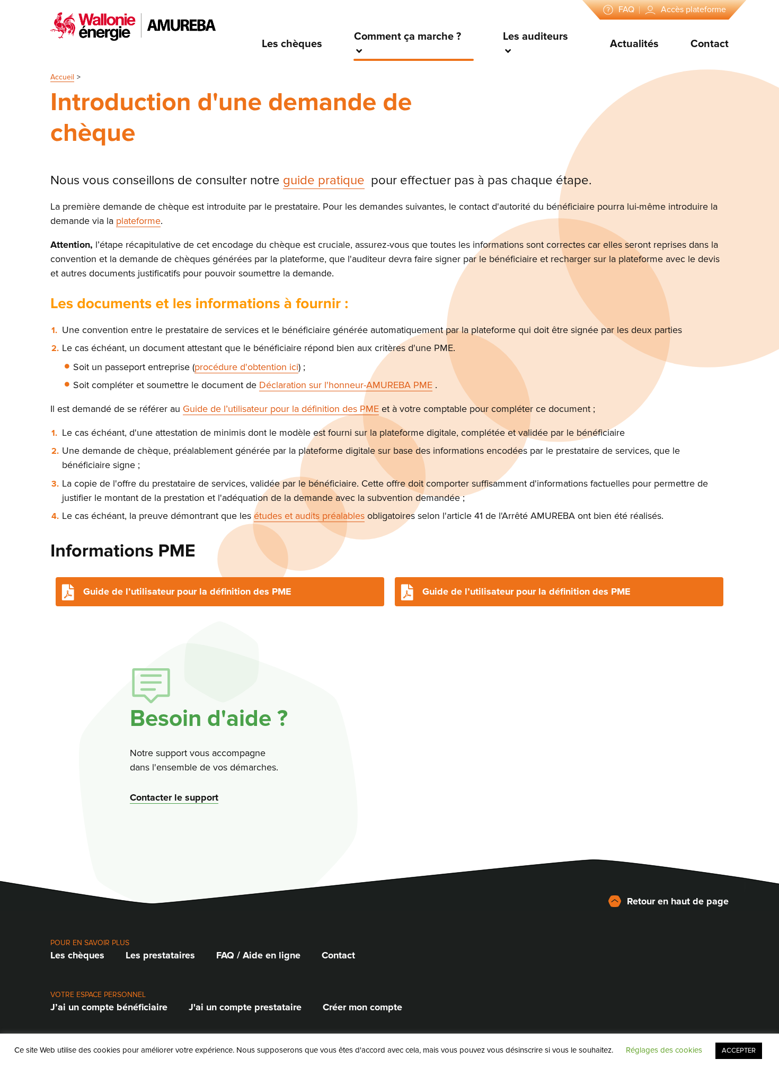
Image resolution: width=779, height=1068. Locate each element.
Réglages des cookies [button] (664, 1050)
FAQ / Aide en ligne (258, 955)
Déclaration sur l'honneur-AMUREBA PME (345, 385)
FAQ (626, 9)
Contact (710, 44)
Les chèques (292, 44)
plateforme (138, 221)
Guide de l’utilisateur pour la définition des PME (187, 591)
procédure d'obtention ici (246, 367)
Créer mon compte (362, 1007)
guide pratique (324, 180)
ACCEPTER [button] (739, 1050)
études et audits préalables (309, 516)
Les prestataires (160, 955)
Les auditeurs (535, 36)
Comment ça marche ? (407, 36)
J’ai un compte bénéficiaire (108, 1007)
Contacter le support (174, 797)
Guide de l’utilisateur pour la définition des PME (281, 409)
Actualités (634, 44)
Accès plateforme (693, 9)
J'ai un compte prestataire (245, 1007)
